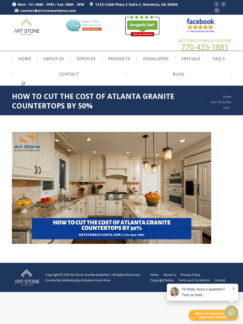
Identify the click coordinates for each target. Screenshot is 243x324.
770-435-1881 (205, 47)
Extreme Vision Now (96, 280)
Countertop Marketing (61, 280)
